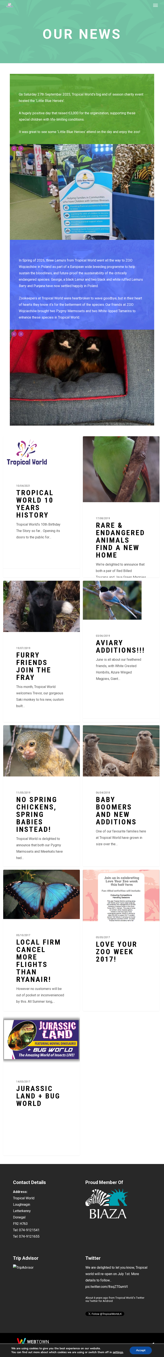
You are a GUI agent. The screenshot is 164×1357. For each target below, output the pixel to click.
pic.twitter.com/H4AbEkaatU (106, 1287)
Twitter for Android (101, 1301)
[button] (155, 5)
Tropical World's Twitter (129, 1297)
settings (118, 1352)
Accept (140, 1350)
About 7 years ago (96, 1297)
